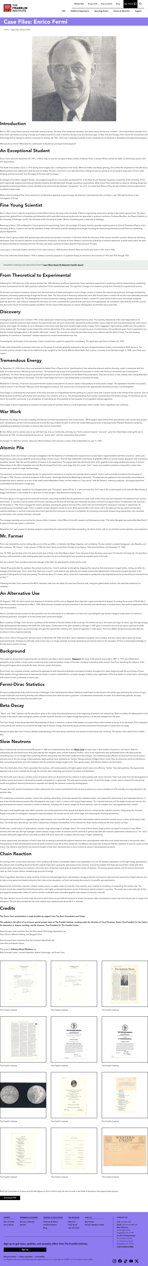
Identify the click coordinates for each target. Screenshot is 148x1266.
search (140, 4)
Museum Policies (10, 1257)
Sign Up (25, 1250)
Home (6, 29)
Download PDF (10, 1198)
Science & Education (122, 11)
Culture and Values (25, 1257)
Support (138, 11)
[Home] (15, 8)
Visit (63, 11)
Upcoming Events (101, 11)
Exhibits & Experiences (80, 11)
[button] (23, 984)
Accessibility (39, 1257)
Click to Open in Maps (125, 1247)
